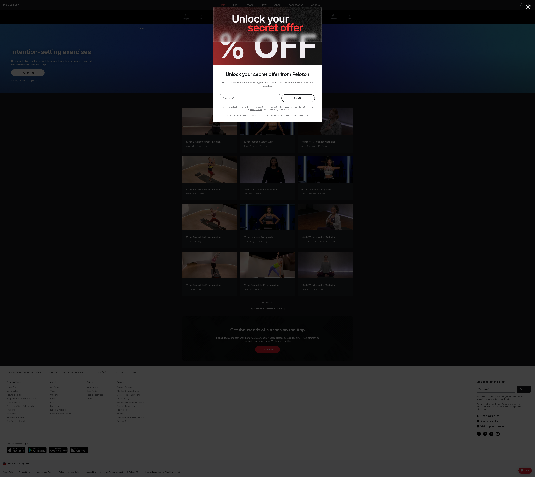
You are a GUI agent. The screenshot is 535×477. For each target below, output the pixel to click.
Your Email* (228, 98)
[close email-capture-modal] (528, 7)
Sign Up (298, 98)
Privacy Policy (256, 109)
